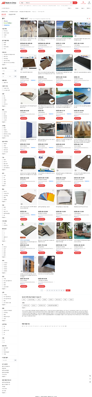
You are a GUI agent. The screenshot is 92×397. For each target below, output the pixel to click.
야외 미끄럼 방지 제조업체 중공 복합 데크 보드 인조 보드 (82, 241)
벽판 (65, 299)
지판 (39, 299)
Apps (82, 8)
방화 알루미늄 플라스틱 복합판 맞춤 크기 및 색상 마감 (64, 173)
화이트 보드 (58, 299)
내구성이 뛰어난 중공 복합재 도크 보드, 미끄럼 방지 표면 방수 (82, 173)
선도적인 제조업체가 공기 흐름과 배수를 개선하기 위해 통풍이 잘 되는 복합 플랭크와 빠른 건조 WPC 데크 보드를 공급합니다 (82, 141)
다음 (67, 290)
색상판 (71, 299)
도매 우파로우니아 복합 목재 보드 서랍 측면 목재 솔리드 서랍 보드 (28, 39)
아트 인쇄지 (4, 388)
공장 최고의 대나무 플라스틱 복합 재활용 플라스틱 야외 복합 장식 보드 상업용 (28, 173)
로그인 (89, 3)
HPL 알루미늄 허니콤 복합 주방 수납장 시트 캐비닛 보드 (64, 73)
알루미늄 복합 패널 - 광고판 (44, 206)
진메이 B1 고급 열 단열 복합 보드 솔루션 (82, 72)
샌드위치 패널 (31, 299)
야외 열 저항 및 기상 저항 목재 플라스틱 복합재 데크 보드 (28, 242)
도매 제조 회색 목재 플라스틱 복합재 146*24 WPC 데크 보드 (63, 39)
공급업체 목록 (12, 14)
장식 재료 (4, 390)
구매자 (69, 8)
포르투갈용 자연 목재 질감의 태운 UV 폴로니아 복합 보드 (46, 39)
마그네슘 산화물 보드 (65, 5)
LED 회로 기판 (44, 5)
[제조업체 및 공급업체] (8, 2)
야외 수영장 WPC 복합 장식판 (26, 72)
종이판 (51, 299)
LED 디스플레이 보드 (27, 5)
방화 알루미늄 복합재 (52, 5)
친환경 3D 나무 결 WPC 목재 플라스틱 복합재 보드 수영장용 (64, 140)
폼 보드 (40, 5)
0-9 (22, 326)
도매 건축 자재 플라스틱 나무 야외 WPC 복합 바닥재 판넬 (64, 241)
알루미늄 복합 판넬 (6, 382)
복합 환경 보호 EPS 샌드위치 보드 (81, 206)
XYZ (65, 326)
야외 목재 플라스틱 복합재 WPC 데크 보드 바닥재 (46, 173)
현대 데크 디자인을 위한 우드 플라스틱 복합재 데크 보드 (46, 241)
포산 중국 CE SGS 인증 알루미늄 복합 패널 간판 (82, 106)
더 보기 (23, 307)
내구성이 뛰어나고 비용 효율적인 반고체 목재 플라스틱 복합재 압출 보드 (64, 106)
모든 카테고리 (6, 8)
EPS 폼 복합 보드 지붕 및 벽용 (62, 206)
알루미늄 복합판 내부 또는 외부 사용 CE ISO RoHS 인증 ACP (46, 140)
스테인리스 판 (35, 5)
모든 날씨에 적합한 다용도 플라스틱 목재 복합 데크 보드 (82, 39)
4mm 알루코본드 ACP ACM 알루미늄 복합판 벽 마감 (28, 106)
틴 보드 (58, 5)
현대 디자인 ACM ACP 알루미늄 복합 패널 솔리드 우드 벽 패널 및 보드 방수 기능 (46, 73)
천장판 (44, 299)
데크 (24, 299)
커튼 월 (3, 386)
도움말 (76, 8)
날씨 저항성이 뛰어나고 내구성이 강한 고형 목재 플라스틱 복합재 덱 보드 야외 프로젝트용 (46, 107)
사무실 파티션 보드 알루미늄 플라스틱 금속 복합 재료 (28, 140)
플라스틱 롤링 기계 (6, 384)
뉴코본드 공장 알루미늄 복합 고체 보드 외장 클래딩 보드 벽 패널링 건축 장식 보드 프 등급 (28, 275)
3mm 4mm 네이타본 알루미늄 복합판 (46, 273)
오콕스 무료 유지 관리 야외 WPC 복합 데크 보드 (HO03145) (28, 207)
